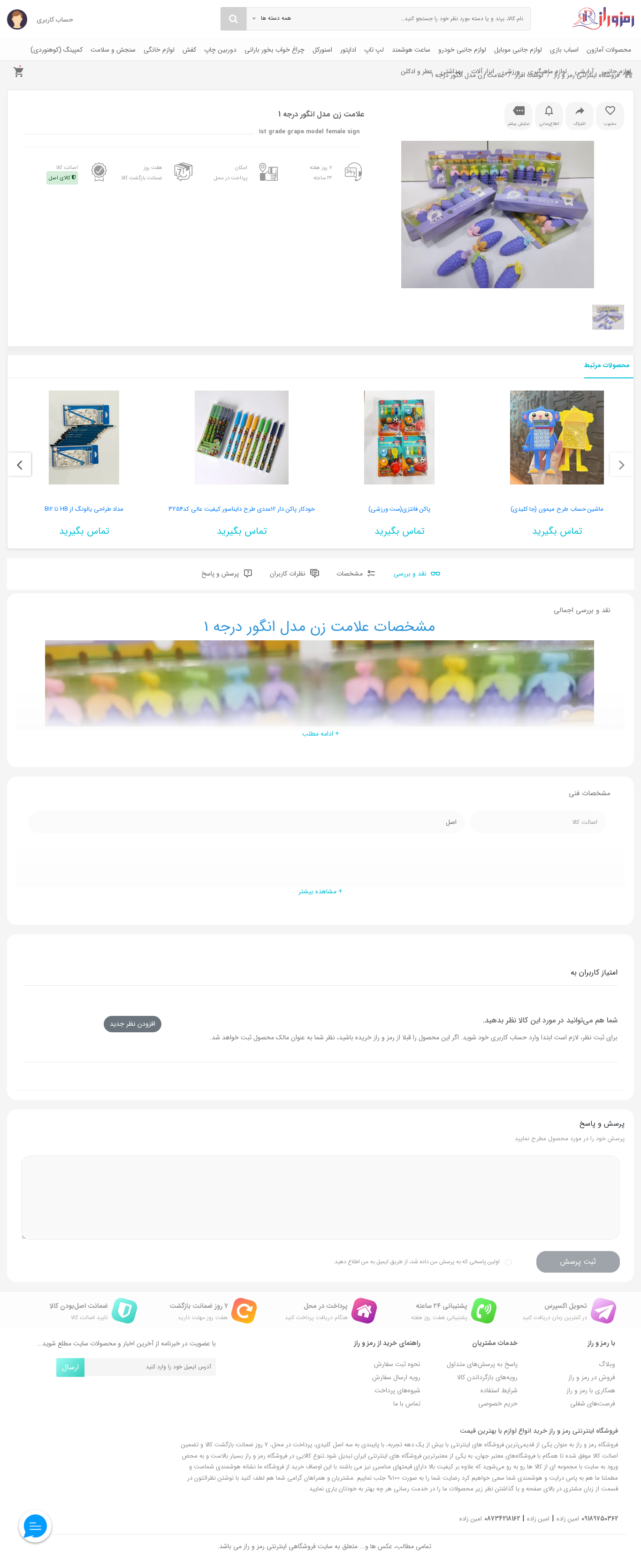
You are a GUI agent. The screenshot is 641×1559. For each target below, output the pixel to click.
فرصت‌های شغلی (592, 1403)
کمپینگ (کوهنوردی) (57, 50)
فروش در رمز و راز (591, 1377)
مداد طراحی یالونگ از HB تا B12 (84, 509)
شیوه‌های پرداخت (397, 1390)
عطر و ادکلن (417, 71)
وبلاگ (607, 1364)
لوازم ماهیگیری (547, 71)
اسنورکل (322, 50)
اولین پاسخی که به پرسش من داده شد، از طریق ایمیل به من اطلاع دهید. (416, 1261)
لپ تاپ (374, 50)
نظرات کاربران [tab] (288, 573)
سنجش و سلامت (113, 50)
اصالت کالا (63, 172)
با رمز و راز (601, 1343)
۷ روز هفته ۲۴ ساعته (321, 172)
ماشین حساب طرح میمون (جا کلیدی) (557, 509)
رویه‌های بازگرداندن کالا (487, 1377)
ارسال (70, 1367)
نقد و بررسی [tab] (411, 573)
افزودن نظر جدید (132, 1024)
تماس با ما (406, 1403)
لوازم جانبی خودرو (462, 50)
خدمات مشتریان (495, 1343)
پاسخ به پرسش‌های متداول (482, 1364)
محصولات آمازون (609, 50)
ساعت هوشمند (411, 50)
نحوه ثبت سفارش (397, 1364)
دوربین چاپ (220, 50)
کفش (189, 50)
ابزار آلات (482, 71)
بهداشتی (452, 71)
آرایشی (584, 71)
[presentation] (621, 464)
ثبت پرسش (578, 1261)
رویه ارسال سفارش (396, 1377)
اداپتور (348, 50)
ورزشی (511, 71)
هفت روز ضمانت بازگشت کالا (141, 172)
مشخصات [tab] (350, 573)
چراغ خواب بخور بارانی (274, 50)
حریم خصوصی (498, 1403)
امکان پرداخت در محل (230, 172)
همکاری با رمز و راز (590, 1390)
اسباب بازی (564, 50)
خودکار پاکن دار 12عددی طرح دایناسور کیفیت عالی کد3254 (241, 509)
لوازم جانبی (616, 71)
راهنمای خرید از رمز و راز (387, 1343)
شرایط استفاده (499, 1390)
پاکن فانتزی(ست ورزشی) (399, 509)
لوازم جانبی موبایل (518, 50)
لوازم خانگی (159, 50)
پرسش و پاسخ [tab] (221, 573)
